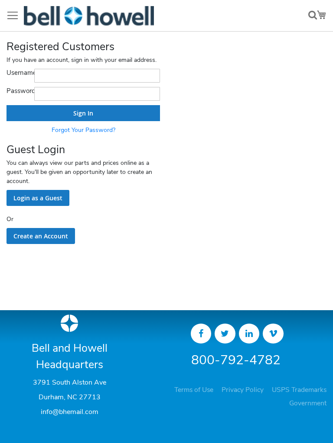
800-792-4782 (236, 360)
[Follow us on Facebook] (201, 333)
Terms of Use (193, 390)
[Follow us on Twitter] (225, 333)
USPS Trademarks (299, 390)
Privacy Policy (243, 390)
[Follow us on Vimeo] (273, 333)
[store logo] (89, 16)
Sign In (83, 113)
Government (307, 403)
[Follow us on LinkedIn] (249, 333)
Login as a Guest (37, 198)
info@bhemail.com (69, 412)
